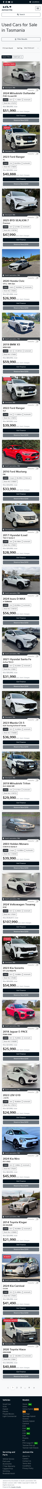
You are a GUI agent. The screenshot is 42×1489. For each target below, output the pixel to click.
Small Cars (7, 1404)
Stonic (25, 1404)
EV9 (24, 1436)
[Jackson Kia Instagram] (6, 2)
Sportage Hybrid (29, 1416)
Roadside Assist (9, 1474)
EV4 (24, 1429)
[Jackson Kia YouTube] (9, 2)
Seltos (25, 1407)
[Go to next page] (33, 1388)
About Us (26, 1456)
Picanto (25, 1438)
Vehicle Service (8, 1459)
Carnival (26, 1424)
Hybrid (5, 1409)
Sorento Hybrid (28, 1421)
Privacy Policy (28, 1468)
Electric (5, 1412)
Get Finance (21, 116)
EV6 (24, 1433)
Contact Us (27, 1461)
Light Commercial (9, 1416)
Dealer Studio (16, 1487)
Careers (25, 1459)
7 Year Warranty (9, 1466)
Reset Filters (6, 57)
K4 (24, 1441)
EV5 (24, 1431)
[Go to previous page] (8, 1388)
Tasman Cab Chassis (30, 1448)
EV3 (24, 1426)
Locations (35, 2)
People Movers (8, 1414)
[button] (37, 8)
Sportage (26, 1414)
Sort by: (20, 48)
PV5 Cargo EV (28, 1443)
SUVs (5, 1407)
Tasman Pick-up (29, 1445)
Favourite (31, 90)
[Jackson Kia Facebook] (4, 2)
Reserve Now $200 (21, 120)
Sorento (26, 1419)
